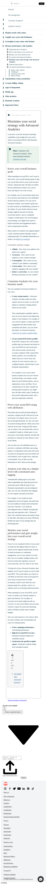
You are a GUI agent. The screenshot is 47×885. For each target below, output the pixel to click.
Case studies (8, 846)
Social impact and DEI (11, 817)
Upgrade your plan (19, 159)
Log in (42, 3)
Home (11, 9)
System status (14, 26)
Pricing (6, 825)
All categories (14, 15)
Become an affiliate (10, 866)
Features (7, 838)
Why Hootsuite (9, 796)
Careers (6, 803)
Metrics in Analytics (23, 239)
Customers (7, 810)
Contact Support (15, 21)
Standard (7, 828)
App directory (8, 863)
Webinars (7, 860)
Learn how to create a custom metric (24, 333)
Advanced (7, 831)
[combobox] (25, 3)
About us (7, 800)
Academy (7, 849)
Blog (5, 853)
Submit (23, 778)
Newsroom (7, 813)
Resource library (9, 856)
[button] (3, 708)
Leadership (8, 806)
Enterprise (7, 835)
